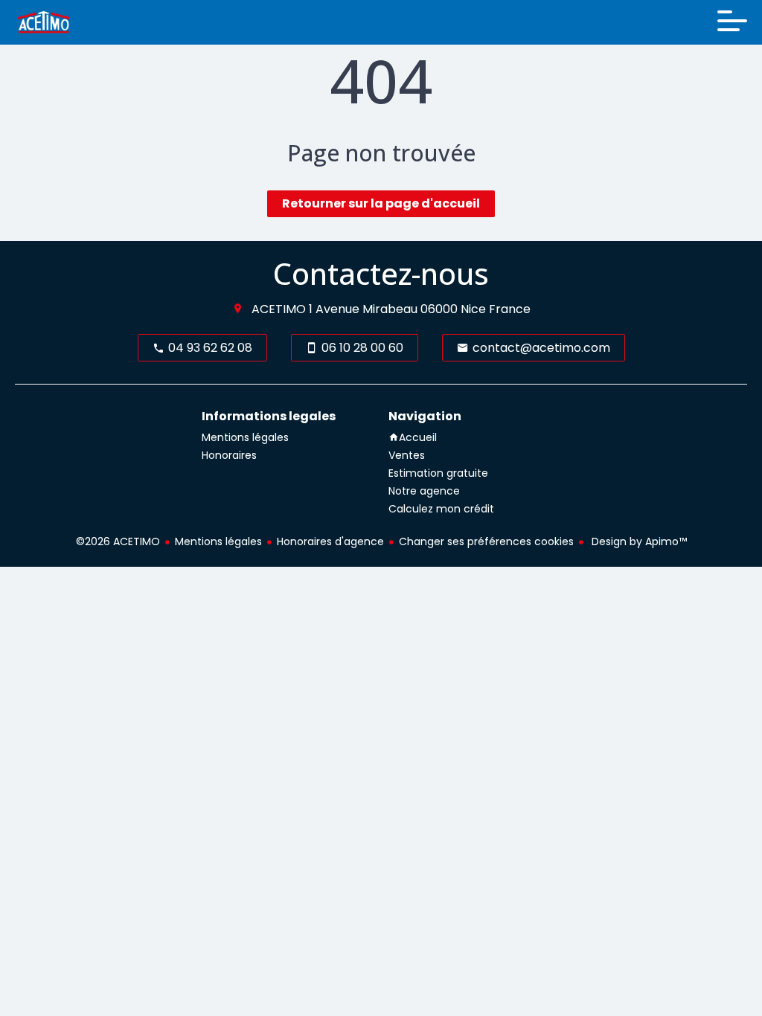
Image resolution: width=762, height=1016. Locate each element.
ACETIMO (279, 309)
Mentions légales (218, 541)
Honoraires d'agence (330, 541)
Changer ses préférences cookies (486, 541)
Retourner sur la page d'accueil (381, 203)
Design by (638, 541)
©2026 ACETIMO (118, 541)
